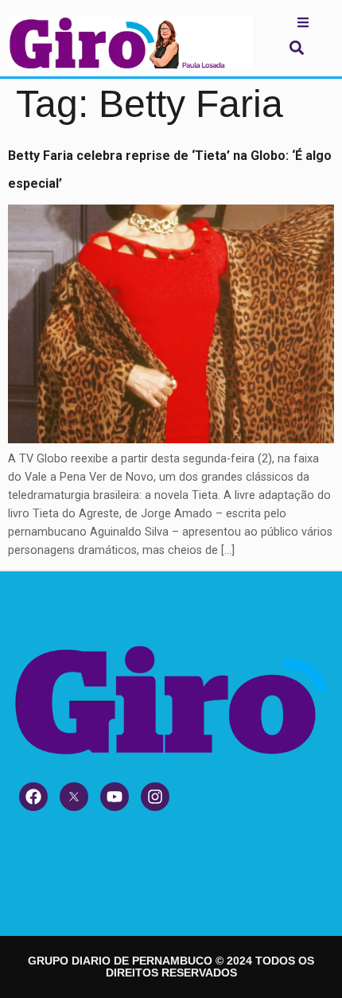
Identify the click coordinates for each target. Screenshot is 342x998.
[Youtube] (114, 796)
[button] (296, 47)
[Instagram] (155, 796)
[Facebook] (33, 796)
